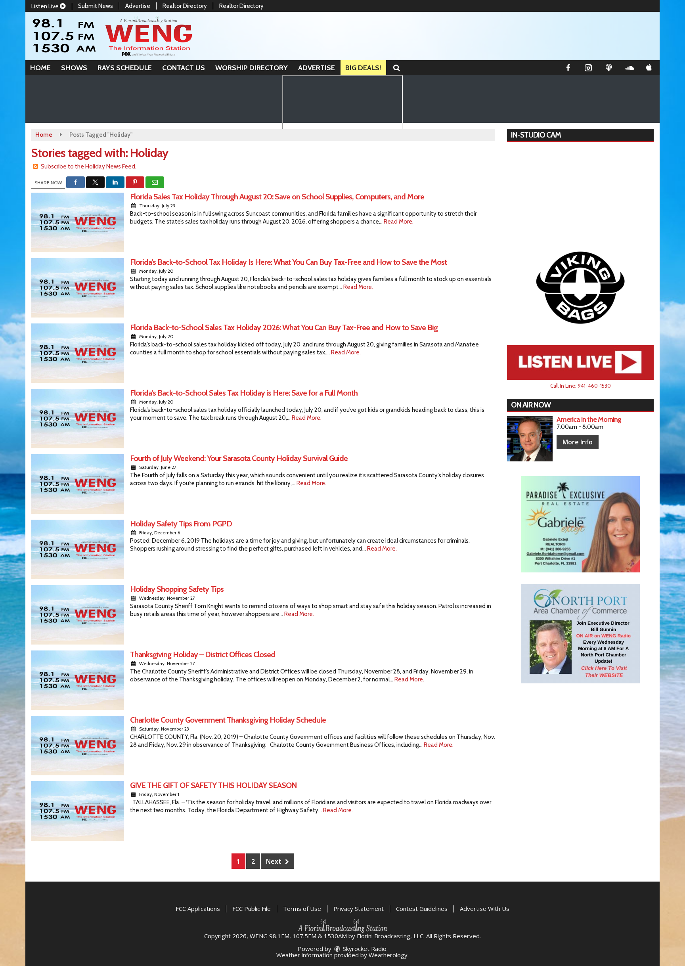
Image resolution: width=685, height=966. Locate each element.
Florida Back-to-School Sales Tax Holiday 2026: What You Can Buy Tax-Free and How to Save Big (284, 327)
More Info (578, 442)
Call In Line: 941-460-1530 (580, 386)
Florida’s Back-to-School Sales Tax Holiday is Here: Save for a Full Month (244, 393)
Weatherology (388, 955)
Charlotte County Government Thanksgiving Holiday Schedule (228, 720)
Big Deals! (363, 67)
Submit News (95, 6)
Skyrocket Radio (364, 949)
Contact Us (183, 67)
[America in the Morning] (530, 438)
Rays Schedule (125, 67)
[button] (397, 67)
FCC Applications (198, 908)
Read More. (398, 221)
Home (40, 67)
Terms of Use (302, 908)
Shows (74, 67)
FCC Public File (251, 908)
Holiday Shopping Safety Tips (177, 589)
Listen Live (45, 6)
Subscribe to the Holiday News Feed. (88, 166)
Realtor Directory (185, 6)
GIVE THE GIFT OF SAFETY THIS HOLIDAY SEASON (213, 785)
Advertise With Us (484, 908)
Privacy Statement (358, 908)
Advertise (137, 6)
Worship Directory (251, 67)
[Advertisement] (580, 287)
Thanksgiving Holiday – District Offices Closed (202, 654)
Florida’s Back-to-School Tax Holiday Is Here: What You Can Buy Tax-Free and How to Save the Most (288, 262)
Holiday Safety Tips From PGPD (181, 523)
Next (274, 861)
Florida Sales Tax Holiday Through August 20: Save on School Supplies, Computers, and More (277, 196)
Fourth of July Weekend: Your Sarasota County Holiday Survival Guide (239, 458)
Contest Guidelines (422, 908)
